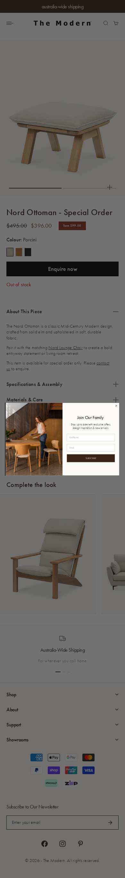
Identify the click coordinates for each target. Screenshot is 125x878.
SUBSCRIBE (91, 458)
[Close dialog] (116, 405)
